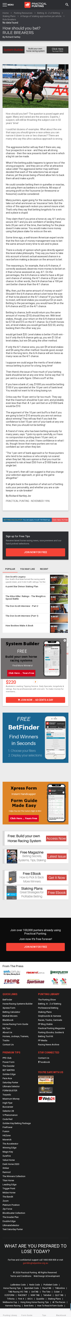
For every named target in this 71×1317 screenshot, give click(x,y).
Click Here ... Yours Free (21, 672)
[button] (22, 651)
